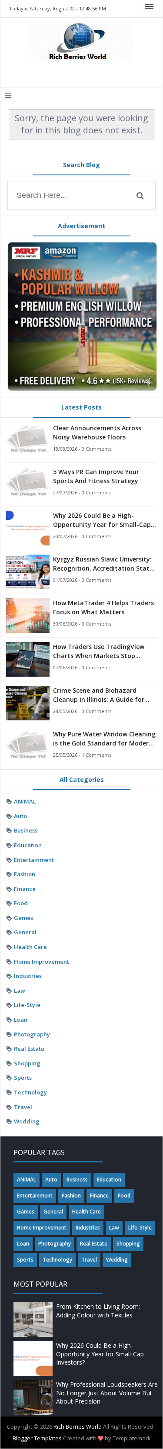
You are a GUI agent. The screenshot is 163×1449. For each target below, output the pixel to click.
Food (21, 903)
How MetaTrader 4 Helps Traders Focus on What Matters (103, 607)
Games (23, 918)
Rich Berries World (77, 1426)
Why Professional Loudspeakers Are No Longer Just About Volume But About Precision (107, 1392)
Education (28, 845)
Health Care (30, 947)
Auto (20, 816)
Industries (28, 976)
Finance (25, 889)
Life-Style (27, 1005)
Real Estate (29, 1048)
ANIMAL (25, 801)
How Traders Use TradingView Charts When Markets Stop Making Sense (98, 651)
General (25, 932)
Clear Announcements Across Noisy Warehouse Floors (97, 432)
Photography (32, 1034)
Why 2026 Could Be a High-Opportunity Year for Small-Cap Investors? (102, 520)
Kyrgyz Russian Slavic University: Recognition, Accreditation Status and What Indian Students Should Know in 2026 (104, 564)
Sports (23, 1077)
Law (19, 990)
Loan (20, 1019)
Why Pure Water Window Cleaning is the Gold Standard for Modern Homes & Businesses (104, 739)
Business (25, 830)
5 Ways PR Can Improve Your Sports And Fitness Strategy (96, 476)
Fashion (24, 874)
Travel (23, 1107)
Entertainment (34, 860)
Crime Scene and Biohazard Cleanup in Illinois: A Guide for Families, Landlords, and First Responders (98, 695)
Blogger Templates (37, 1438)
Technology (30, 1092)
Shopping (27, 1063)
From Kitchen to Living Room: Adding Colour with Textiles (98, 1310)
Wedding (27, 1121)
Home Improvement (41, 961)
